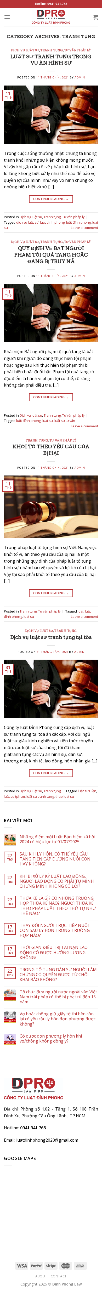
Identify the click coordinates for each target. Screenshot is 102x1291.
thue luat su (64, 796)
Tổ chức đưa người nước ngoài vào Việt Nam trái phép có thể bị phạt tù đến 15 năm (58, 997)
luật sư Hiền (87, 791)
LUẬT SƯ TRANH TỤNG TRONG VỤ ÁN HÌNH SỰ (51, 60)
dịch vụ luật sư (27, 222)
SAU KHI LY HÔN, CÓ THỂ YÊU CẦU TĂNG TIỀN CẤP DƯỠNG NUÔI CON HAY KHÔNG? (55, 859)
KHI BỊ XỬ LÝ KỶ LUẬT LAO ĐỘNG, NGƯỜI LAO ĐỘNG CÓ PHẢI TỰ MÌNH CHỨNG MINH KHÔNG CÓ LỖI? (57, 881)
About (41, 1276)
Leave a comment (84, 227)
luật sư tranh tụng (40, 796)
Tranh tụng (51, 50)
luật (80, 611)
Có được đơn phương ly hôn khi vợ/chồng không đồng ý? (51, 1039)
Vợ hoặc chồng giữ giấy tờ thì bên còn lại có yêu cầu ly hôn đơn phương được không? (57, 1019)
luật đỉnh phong (78, 222)
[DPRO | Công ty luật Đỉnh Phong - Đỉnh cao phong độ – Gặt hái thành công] (51, 17)
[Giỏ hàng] (95, 17)
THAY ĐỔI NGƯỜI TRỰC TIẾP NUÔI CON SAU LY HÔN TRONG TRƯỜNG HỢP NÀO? (55, 930)
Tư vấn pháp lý (77, 50)
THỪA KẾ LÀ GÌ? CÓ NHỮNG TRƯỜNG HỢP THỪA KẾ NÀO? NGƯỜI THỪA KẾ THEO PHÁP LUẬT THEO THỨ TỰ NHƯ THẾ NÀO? (58, 906)
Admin (80, 77)
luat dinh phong (52, 222)
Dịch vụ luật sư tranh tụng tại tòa (51, 637)
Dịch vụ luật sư (25, 50)
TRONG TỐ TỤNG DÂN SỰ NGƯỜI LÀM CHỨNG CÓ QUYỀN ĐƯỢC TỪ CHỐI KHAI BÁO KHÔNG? (58, 974)
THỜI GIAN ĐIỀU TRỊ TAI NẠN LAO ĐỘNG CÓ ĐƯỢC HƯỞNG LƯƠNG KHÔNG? (54, 952)
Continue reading (51, 199)
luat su (47, 420)
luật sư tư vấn (64, 420)
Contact (59, 1276)
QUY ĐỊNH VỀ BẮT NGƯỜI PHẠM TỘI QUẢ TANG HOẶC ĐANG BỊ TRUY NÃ (51, 254)
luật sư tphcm (14, 796)
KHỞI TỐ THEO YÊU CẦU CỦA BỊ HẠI (51, 450)
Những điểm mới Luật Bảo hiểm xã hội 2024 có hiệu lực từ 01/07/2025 (57, 839)
